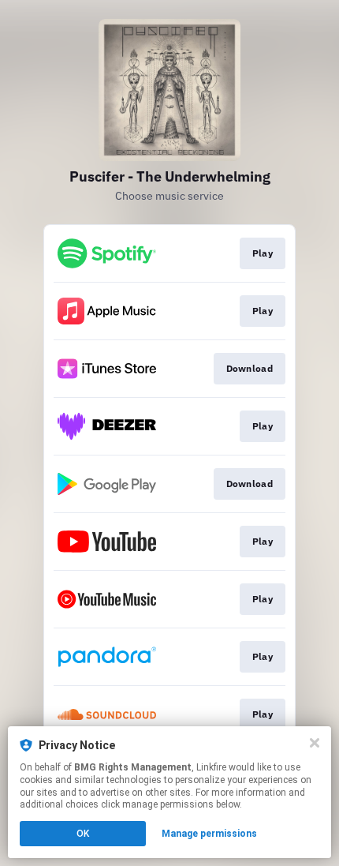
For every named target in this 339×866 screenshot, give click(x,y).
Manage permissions (209, 833)
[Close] (314, 742)
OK (82, 833)
